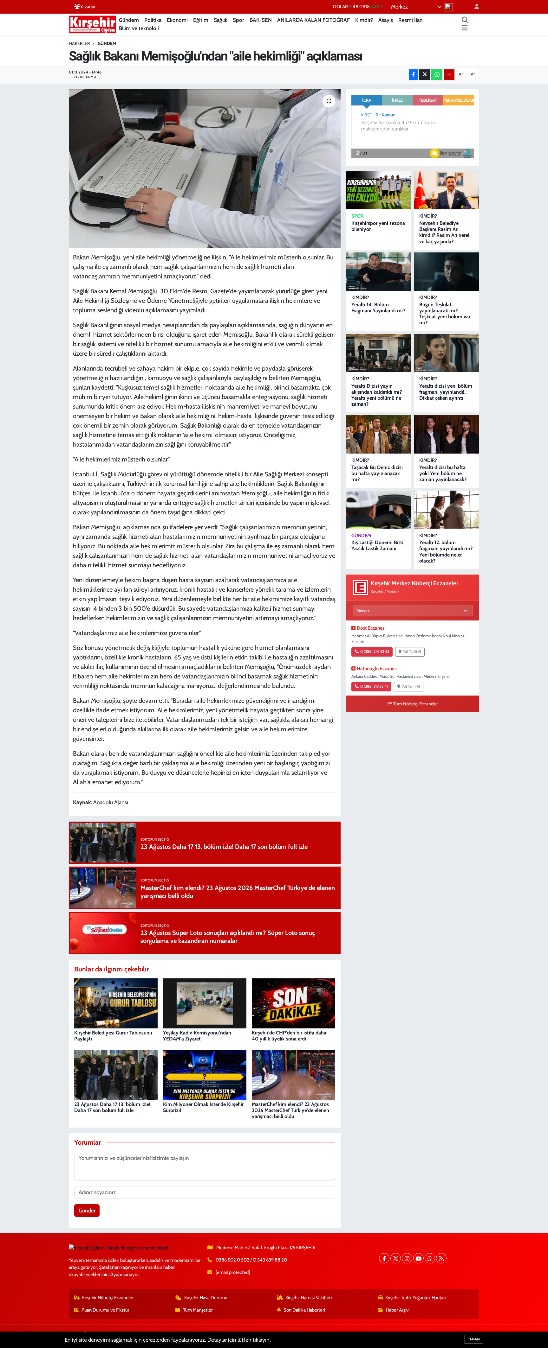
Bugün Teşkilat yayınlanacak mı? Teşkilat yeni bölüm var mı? (444, 314)
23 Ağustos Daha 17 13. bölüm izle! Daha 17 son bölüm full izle (112, 1107)
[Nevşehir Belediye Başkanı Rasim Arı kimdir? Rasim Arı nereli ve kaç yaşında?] (446, 190)
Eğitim (200, 20)
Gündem (129, 20)
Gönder (87, 1210)
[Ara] (465, 20)
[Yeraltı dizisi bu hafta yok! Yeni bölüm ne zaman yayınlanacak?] (446, 434)
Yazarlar (88, 7)
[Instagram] (407, 1258)
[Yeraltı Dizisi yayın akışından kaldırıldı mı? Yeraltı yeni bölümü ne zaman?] (378, 353)
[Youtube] (418, 1258)
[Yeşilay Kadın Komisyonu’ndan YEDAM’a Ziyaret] (204, 1003)
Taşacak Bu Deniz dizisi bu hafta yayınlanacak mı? (377, 473)
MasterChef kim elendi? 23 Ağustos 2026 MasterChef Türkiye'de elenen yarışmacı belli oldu (290, 1110)
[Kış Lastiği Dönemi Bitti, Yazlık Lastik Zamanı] (378, 510)
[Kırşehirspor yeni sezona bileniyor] (378, 190)
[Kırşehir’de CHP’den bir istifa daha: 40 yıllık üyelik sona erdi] (293, 1003)
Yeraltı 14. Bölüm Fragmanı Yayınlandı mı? (378, 308)
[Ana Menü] (465, 28)
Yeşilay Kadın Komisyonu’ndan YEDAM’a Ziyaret (197, 1036)
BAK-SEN (261, 20)
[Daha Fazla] (449, 74)
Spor (238, 20)
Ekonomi (177, 20)
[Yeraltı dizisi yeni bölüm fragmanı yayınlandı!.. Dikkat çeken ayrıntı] (446, 353)
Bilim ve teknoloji (139, 28)
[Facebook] (384, 1258)
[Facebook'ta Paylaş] (413, 74)
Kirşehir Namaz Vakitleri (308, 1297)
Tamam (474, 1339)
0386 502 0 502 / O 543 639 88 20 (251, 1260)
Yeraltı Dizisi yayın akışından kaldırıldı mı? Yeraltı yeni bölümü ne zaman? (376, 395)
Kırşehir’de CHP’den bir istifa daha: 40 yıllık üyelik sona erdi (290, 1036)
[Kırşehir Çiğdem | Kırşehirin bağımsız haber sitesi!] (92, 23)
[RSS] (441, 1258)
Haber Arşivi (397, 1310)
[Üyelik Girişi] (474, 7)
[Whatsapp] (430, 1258)
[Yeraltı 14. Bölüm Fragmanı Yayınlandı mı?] (378, 271)
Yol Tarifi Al (412, 651)
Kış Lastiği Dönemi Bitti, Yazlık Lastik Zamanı (378, 545)
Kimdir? (364, 20)
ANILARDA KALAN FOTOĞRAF (313, 20)
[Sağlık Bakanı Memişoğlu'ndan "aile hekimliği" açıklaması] (205, 168)
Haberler (79, 43)
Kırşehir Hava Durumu (205, 1297)
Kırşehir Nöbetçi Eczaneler (108, 1297)
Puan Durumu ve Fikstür (105, 1310)
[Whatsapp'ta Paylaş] (436, 74)
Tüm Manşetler (198, 1310)
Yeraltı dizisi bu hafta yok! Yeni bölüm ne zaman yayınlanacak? (442, 473)
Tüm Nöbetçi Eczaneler (415, 704)
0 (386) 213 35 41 (374, 686)
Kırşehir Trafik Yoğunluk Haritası (415, 1297)
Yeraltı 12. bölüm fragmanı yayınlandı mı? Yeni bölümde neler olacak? (446, 551)
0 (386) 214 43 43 (374, 651)
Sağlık (220, 20)
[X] (395, 1258)
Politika (152, 20)
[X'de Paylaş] (424, 74)
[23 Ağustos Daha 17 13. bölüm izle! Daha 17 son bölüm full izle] (116, 1074)
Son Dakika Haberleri (304, 1310)
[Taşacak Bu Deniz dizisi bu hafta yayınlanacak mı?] (378, 434)
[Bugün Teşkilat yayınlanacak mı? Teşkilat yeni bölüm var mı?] (446, 271)
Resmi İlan (410, 20)
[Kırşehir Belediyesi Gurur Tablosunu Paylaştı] (116, 1003)
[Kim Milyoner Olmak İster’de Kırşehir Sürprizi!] (204, 1074)
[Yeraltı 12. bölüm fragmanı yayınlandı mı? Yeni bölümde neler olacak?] (446, 510)
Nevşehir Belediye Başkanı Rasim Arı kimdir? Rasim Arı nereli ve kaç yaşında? (445, 232)
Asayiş (385, 20)
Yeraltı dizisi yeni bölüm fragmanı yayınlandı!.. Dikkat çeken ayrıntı (445, 392)
